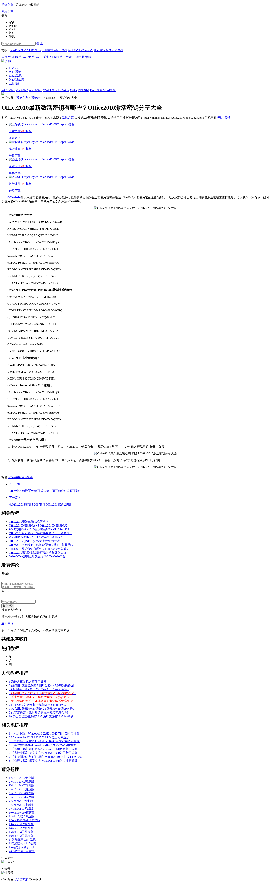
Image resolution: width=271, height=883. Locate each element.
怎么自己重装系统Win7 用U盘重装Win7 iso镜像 (41, 716)
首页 (4, 57)
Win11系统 (42, 57)
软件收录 (35, 879)
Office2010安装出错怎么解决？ (29, 521)
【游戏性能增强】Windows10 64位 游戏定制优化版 (43, 745)
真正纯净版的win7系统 (108, 50)
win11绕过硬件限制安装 (25, 50)
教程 (88, 57)
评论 (220, 117)
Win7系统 (28, 57)
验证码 (5, 591)
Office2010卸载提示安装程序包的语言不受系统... (40, 533)
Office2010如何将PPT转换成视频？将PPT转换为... (41, 544)
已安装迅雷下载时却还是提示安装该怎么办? (38, 712)
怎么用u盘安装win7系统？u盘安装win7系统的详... (42, 708)
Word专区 (109, 90)
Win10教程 (8, 90)
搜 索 (39, 43)
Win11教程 (35, 90)
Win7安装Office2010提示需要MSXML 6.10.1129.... (40, 529)
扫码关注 (7, 879)
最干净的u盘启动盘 (80, 50)
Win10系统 (15, 57)
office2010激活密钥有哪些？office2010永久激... (39, 548)
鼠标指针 (15, 83)
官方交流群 (21, 879)
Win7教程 (22, 90)
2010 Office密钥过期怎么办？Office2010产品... (38, 556)
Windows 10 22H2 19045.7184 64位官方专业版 (39, 737)
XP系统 (54, 57)
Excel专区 (96, 90)
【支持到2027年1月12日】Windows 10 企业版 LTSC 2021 (46, 756)
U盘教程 (63, 90)
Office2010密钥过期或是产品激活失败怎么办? (38, 552)
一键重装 (78, 57)
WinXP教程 (50, 90)
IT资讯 (13, 67)
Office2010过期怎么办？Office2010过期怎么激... (39, 525)
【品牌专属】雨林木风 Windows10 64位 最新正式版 (43, 749)
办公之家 (66, 57)
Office (73, 90)
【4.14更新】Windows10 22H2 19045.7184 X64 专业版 (44, 733)
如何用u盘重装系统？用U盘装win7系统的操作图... (42, 685)
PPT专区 (83, 90)
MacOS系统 (16, 79)
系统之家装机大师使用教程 (27, 681)
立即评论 (7, 623)
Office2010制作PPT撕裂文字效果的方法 (34, 541)
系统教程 (37, 97)
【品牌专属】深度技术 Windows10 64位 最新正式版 (43, 752)
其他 (8, 61)
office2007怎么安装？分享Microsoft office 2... (38, 704)
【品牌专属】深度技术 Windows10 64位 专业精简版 (43, 760)
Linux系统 (15, 75)
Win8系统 (15, 71)
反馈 (227, 117)
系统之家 (7, 4)
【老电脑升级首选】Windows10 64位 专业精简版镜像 (44, 741)
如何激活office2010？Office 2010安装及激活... (39, 689)
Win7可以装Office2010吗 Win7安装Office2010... (39, 537)
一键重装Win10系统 (54, 50)
